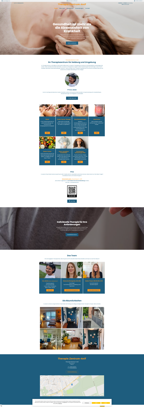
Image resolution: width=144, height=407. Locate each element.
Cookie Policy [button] (65, 402)
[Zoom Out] (41, 378)
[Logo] (72, 4)
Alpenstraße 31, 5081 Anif (72, 0)
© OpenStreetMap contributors (99, 395)
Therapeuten (70, 8)
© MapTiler (92, 395)
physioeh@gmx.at (6, 0)
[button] (72, 43)
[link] (79, 8)
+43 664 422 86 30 (138, 0)
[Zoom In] (41, 377)
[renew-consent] (1, 405)
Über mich (62, 8)
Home (56, 8)
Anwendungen (79, 8)
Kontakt (87, 8)
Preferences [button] (60, 403)
